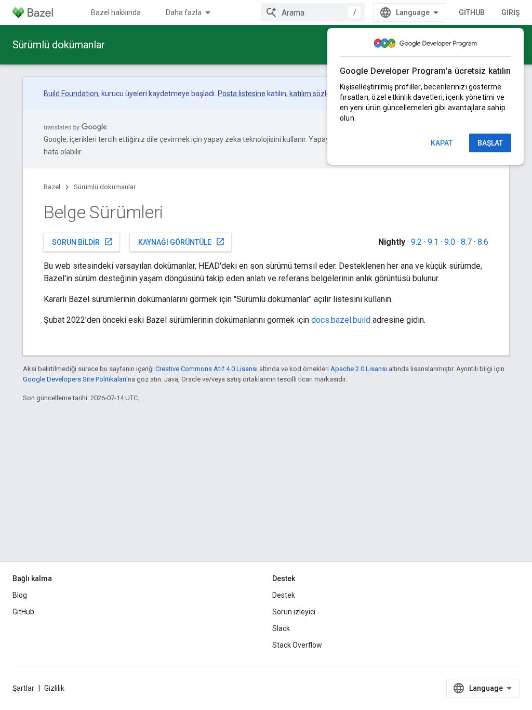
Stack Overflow (297, 645)
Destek (283, 595)
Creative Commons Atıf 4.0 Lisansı (206, 369)
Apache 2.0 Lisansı (358, 369)
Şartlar (23, 688)
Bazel (52, 187)
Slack (281, 628)
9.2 (416, 242)
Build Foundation (71, 93)
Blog (19, 595)
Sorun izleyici (293, 612)
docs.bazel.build (340, 320)
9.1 (433, 242)
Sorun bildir (82, 241)
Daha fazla (184, 12)
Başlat (490, 143)
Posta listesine (241, 93)
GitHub (472, 12)
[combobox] (313, 12)
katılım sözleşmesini (322, 93)
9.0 (449, 242)
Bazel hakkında (116, 12)
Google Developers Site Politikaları (74, 379)
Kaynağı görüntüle (181, 241)
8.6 (482, 242)
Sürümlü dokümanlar (58, 44)
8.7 (466, 242)
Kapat (442, 143)
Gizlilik (54, 688)
